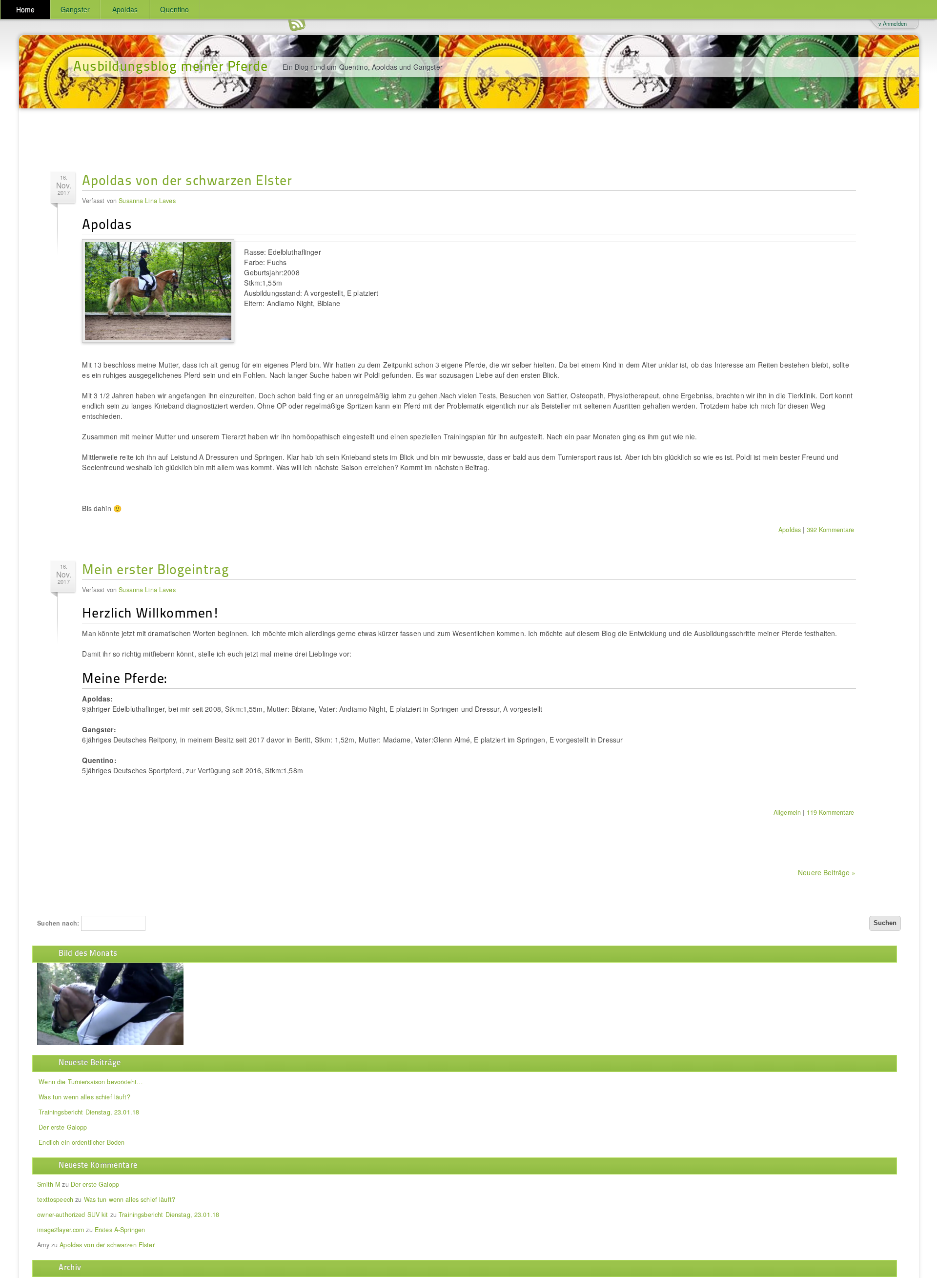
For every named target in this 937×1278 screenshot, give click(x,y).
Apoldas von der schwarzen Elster (187, 179)
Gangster (75, 9)
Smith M (48, 1184)
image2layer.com (60, 1229)
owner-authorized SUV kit (72, 1214)
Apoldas (125, 9)
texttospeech (55, 1199)
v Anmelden (892, 23)
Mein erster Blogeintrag (155, 568)
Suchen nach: (58, 923)
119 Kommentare (831, 812)
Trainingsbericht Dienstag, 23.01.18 (89, 1112)
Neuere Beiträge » (827, 872)
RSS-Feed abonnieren (296, 24)
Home (25, 9)
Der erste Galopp (63, 1127)
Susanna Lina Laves (147, 200)
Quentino (174, 9)
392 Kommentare (831, 529)
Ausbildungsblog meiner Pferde (170, 65)
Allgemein (787, 812)
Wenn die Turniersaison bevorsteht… (91, 1081)
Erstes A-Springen (120, 1229)
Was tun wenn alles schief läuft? (84, 1096)
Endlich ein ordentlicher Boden (81, 1142)
